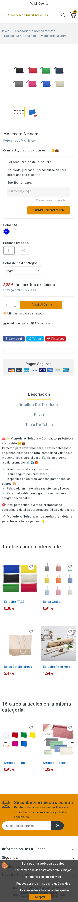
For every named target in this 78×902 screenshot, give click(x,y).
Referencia (10, 140)
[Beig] (9, 592)
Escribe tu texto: (19, 182)
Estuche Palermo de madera (57, 667)
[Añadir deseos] (31, 566)
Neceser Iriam (14, 763)
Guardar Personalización (48, 210)
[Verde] (64, 592)
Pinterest (57, 338)
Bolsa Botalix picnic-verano (19, 667)
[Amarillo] (13, 592)
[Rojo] (25, 592)
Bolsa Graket (52, 602)
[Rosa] (19, 753)
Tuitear (37, 338)
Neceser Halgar (54, 763)
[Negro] (21, 592)
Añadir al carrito (41, 305)
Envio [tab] (39, 415)
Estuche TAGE (14, 602)
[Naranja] (23, 753)
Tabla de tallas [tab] (39, 425)
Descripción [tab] (39, 394)
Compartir (16, 338)
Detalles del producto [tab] (39, 405)
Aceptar (40, 897)
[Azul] (17, 592)
